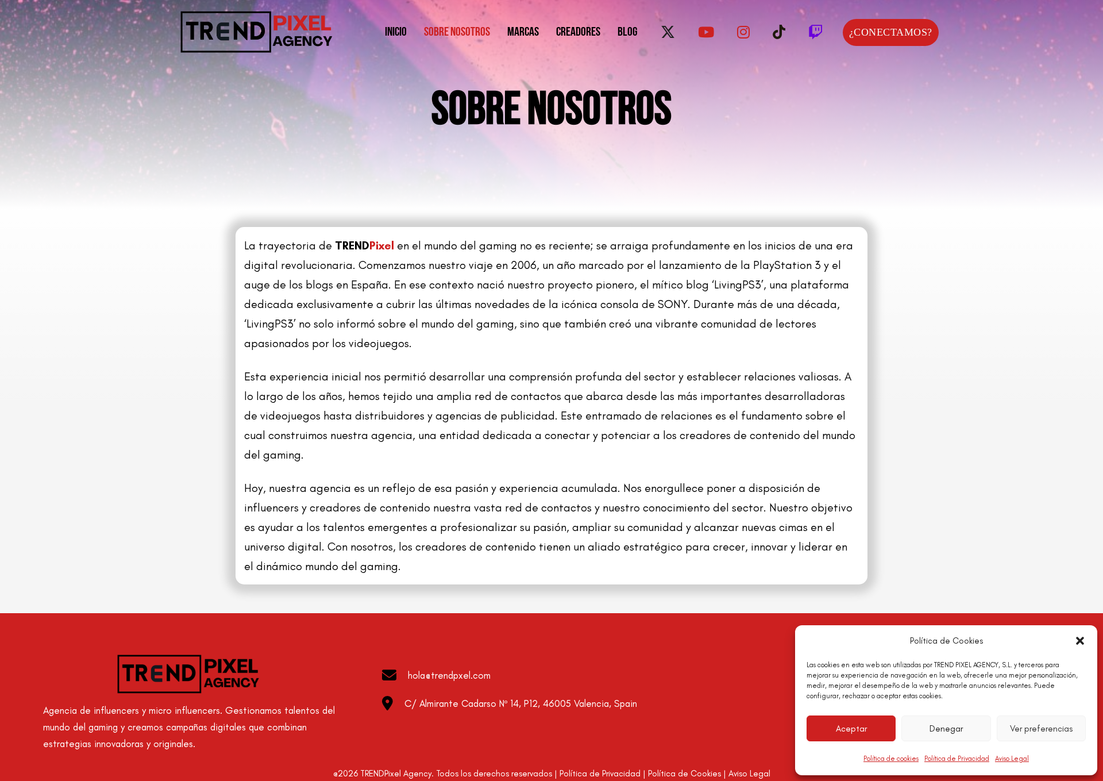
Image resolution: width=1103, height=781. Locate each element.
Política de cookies (891, 759)
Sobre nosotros (457, 32)
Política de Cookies (684, 773)
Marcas (523, 32)
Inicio (396, 32)
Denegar (946, 729)
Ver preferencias (1041, 729)
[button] (1080, 641)
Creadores (578, 32)
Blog (628, 32)
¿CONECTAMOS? (890, 32)
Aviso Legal (1012, 759)
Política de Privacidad (956, 759)
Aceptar (851, 729)
